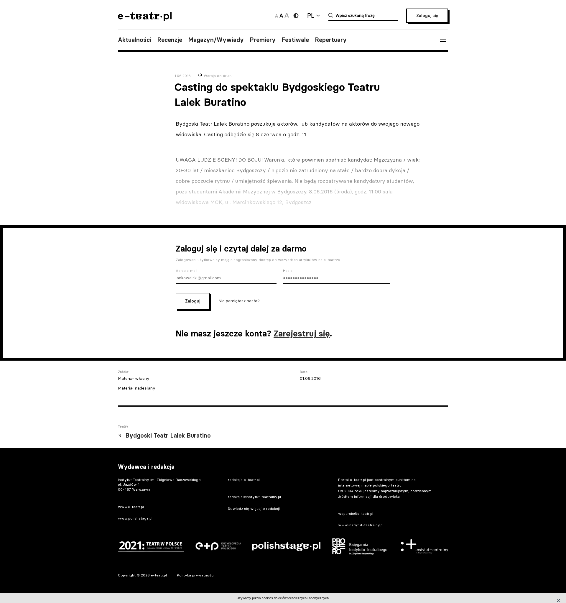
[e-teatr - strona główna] (145, 19)
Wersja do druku (218, 75)
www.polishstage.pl (135, 518)
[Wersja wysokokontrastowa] (296, 16)
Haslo (287, 271)
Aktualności (134, 39)
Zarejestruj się (302, 333)
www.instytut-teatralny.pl (361, 525)
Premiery (263, 39)
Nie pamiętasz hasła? (239, 300)
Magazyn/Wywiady (216, 39)
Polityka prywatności (195, 575)
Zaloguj (192, 301)
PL (310, 15)
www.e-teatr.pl (131, 507)
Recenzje (169, 39)
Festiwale (295, 39)
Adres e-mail (186, 271)
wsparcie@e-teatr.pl (355, 513)
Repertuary (331, 39)
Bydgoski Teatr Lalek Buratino (168, 435)
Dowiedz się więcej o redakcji (254, 508)
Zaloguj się (427, 15)
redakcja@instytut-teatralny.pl (254, 496)
